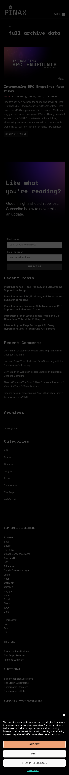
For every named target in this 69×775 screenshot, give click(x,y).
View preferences (34, 762)
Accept (34, 744)
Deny (34, 753)
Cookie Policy (33, 770)
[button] (64, 715)
